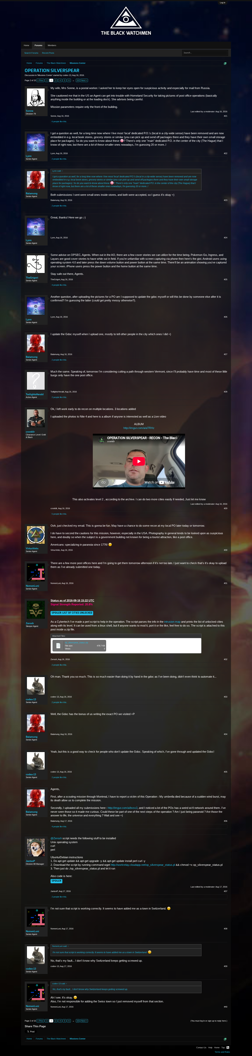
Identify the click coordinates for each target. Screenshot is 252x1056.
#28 (225, 392)
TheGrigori (32, 277)
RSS (228, 1047)
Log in (222, 2)
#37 (225, 891)
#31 (225, 583)
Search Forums (31, 53)
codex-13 (67, 75)
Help (210, 1047)
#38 (225, 929)
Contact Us (201, 1047)
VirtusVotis (32, 548)
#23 (225, 200)
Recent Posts (48, 53)
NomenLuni (32, 585)
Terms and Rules (222, 1052)
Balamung (31, 193)
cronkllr (30, 431)
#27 (225, 354)
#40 (225, 1007)
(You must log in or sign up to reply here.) (209, 1021)
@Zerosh (56, 838)
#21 (225, 116)
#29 (225, 508)
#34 (225, 734)
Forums (38, 45)
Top (223, 1047)
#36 (225, 821)
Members (52, 45)
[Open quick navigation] (225, 63)
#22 (225, 153)
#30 (225, 550)
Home (26, 45)
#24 (225, 237)
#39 (225, 966)
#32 (225, 659)
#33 (225, 697)
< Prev (40, 80)
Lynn (29, 156)
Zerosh (30, 623)
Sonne (29, 110)
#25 (225, 279)
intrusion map (172, 621)
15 (78, 80)
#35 (225, 772)
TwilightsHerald (35, 394)
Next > (84, 80)
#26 (225, 317)
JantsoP (30, 861)
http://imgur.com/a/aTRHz (138, 428)
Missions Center (45, 75)
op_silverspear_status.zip (76, 642)
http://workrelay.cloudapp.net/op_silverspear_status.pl (143, 864)
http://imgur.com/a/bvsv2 (122, 807)
